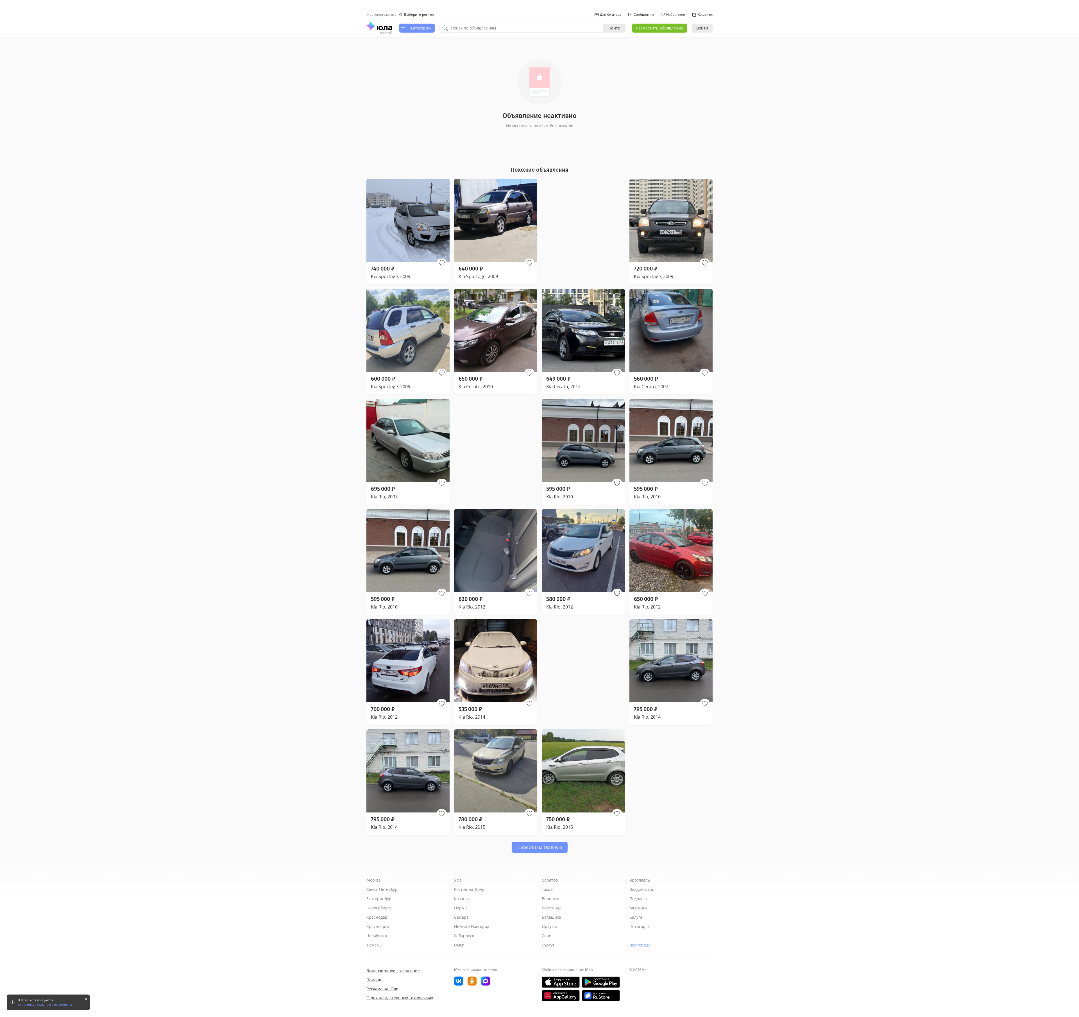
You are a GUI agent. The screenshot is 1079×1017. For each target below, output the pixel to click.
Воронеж (550, 898)
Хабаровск (464, 935)
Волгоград (551, 908)
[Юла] (379, 25)
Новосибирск (379, 908)
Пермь (460, 908)
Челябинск (376, 935)
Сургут (548, 945)
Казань (461, 898)
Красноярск (377, 926)
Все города (639, 945)
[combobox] (521, 28)
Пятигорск (639, 926)
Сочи (547, 935)
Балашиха (551, 917)
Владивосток (641, 889)
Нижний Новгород (471, 926)
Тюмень (374, 945)
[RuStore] (601, 995)
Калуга (635, 917)
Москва (373, 880)
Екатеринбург (379, 898)
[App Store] (561, 982)
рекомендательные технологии (45, 1004)
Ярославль (639, 880)
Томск (547, 889)
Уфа (458, 880)
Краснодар (376, 917)
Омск (459, 945)
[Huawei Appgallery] (561, 995)
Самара (461, 917)
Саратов (550, 880)
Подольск (638, 898)
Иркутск (549, 926)
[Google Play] (601, 982)
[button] (441, 262)
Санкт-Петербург (382, 889)
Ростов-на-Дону (469, 889)
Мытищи (638, 908)
